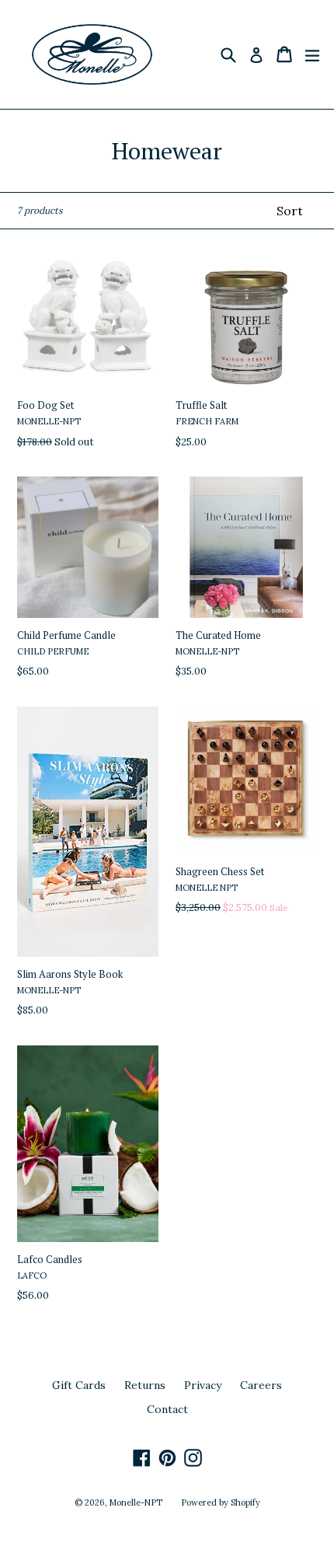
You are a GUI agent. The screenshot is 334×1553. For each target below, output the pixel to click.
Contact (167, 1409)
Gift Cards (79, 1385)
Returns (144, 1385)
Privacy (202, 1385)
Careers (261, 1385)
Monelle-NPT (136, 1502)
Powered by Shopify (220, 1502)
